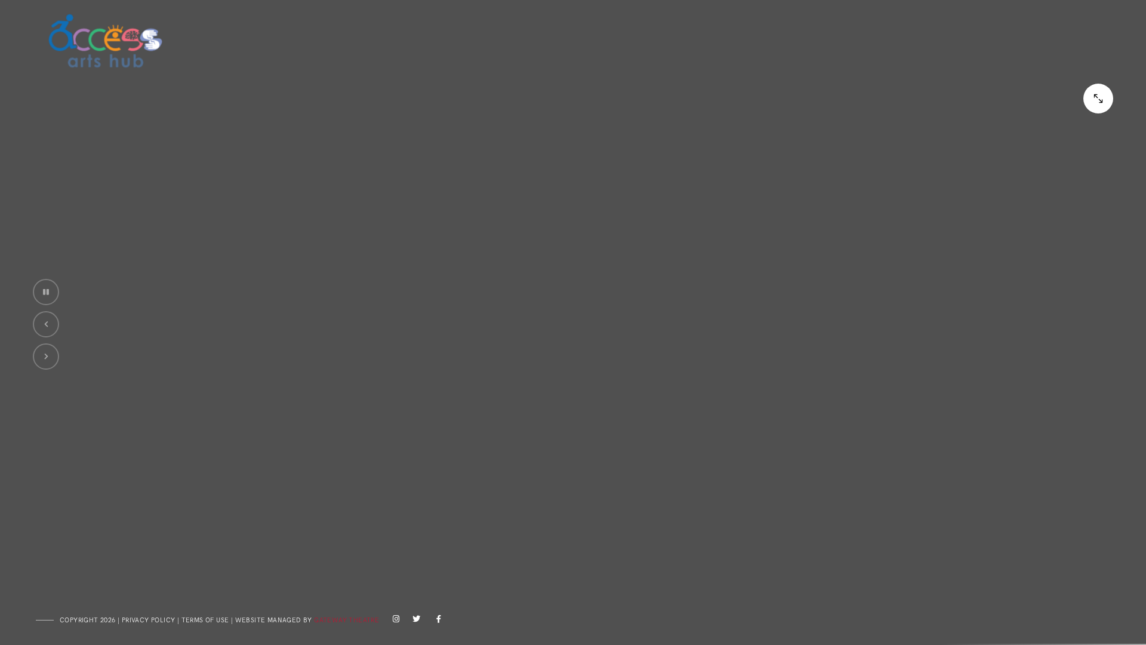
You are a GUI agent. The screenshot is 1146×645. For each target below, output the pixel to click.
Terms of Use (205, 620)
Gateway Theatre (346, 620)
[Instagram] (394, 621)
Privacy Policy (148, 620)
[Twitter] (415, 621)
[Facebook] (436, 621)
